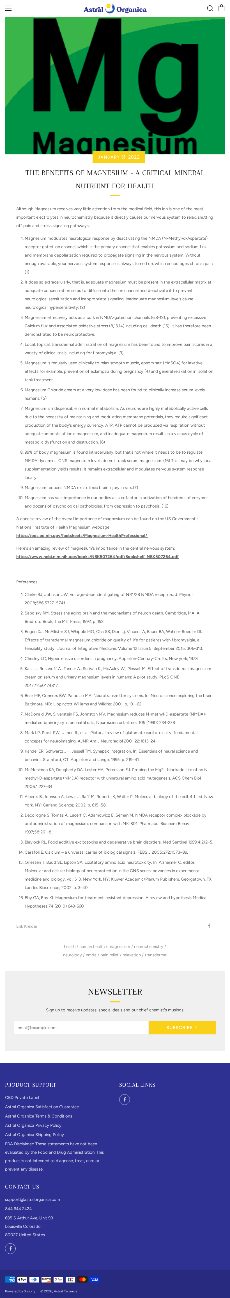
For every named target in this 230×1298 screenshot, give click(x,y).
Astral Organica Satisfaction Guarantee (42, 1106)
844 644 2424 (18, 1208)
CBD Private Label (22, 1097)
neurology (72, 954)
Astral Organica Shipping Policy (34, 1134)
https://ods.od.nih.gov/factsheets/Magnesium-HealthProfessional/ (82, 535)
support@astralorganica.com (32, 1199)
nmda (91, 954)
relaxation (132, 954)
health (69, 946)
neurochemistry (148, 946)
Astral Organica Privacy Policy (33, 1125)
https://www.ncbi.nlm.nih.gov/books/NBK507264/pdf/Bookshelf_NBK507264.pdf (97, 556)
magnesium (119, 946)
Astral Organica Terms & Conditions (38, 1116)
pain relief (109, 954)
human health (92, 946)
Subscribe (180, 1027)
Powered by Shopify (20, 1291)
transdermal (156, 954)
